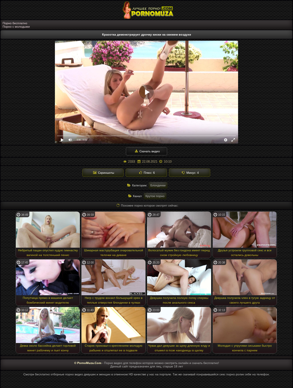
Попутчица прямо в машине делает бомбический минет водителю (48, 300)
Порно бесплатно (15, 23)
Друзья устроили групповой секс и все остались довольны (245, 253)
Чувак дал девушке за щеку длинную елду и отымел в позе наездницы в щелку (179, 348)
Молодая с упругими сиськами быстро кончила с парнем (245, 348)
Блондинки (158, 185)
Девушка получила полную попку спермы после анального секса (179, 300)
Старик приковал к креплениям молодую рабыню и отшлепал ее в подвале (113, 348)
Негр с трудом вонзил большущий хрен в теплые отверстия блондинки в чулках (113, 300)
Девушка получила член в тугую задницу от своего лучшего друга (244, 300)
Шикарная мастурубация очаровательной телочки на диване (113, 253)
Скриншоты (105, 172)
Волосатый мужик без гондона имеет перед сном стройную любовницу (179, 253)
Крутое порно (155, 196)
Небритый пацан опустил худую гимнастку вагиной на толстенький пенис (48, 253)
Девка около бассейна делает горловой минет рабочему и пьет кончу (48, 348)
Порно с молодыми (16, 26)
